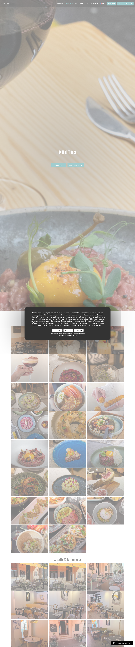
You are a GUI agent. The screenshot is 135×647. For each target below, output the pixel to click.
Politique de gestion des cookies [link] (68, 335)
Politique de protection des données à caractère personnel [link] (68, 333)
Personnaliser (79, 330)
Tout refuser (68, 330)
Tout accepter (57, 330)
